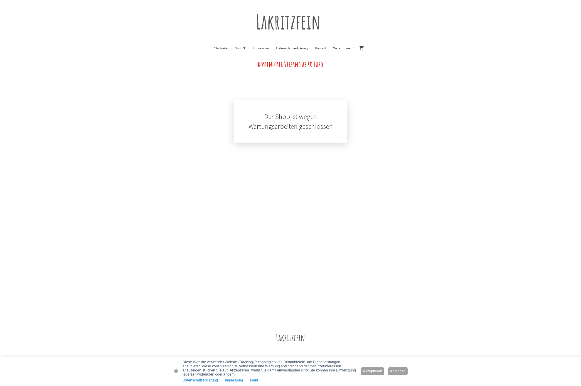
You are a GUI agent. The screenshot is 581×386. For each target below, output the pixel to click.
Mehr (254, 380)
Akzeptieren (372, 371)
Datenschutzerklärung (200, 380)
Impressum (234, 380)
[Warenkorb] (362, 48)
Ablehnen (398, 371)
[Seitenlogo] (290, 38)
